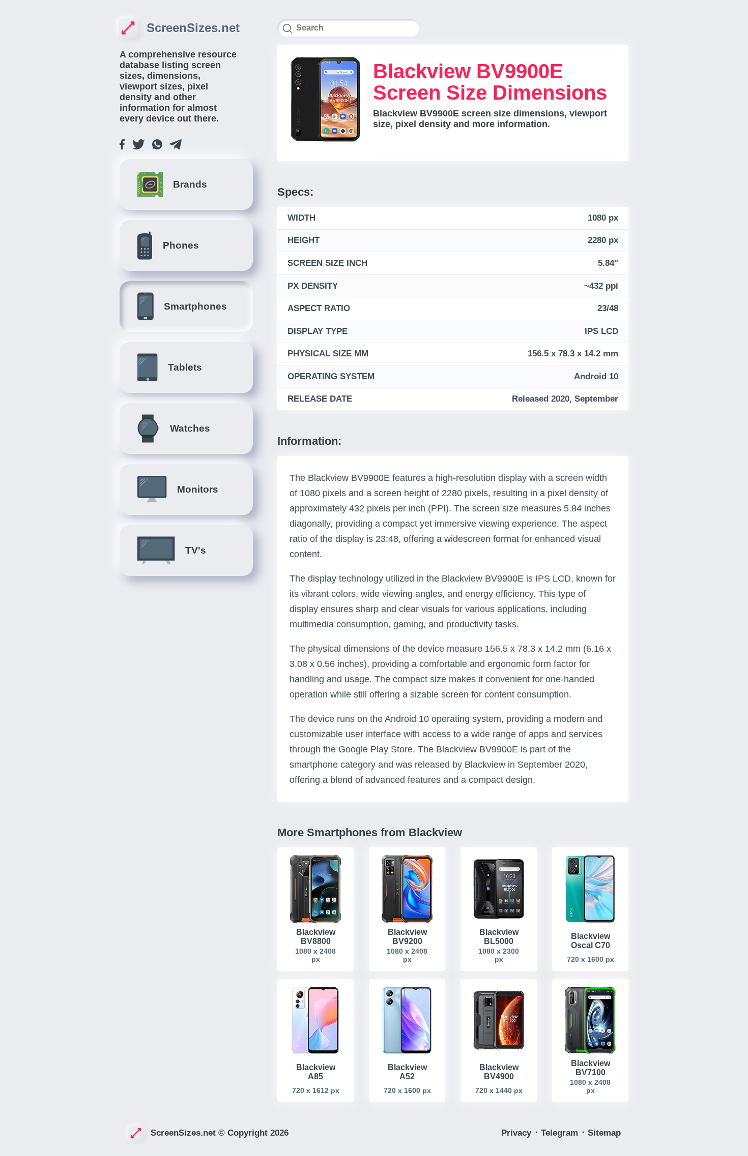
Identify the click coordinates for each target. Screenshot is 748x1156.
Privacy (517, 1133)
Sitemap (604, 1133)
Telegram (561, 1133)
